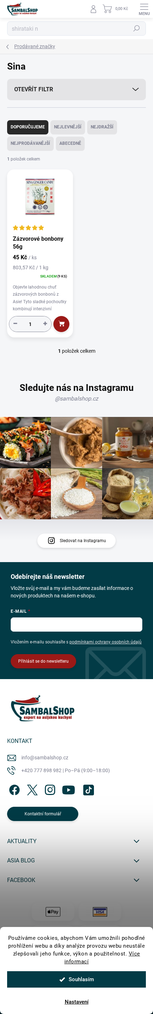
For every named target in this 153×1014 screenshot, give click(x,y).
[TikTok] (87, 788)
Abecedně (70, 143)
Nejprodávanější (30, 143)
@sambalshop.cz (76, 398)
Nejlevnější (67, 126)
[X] (31, 788)
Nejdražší (102, 126)
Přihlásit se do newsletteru (43, 661)
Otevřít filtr (33, 89)
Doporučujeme (28, 126)
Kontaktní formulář (43, 813)
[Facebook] (13, 788)
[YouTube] (68, 788)
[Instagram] (49, 788)
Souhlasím (81, 979)
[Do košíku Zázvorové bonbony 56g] (61, 324)
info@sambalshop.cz (44, 757)
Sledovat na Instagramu (83, 540)
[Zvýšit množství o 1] (45, 323)
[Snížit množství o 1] (15, 323)
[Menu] (144, 9)
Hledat (136, 28)
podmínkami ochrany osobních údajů (105, 642)
